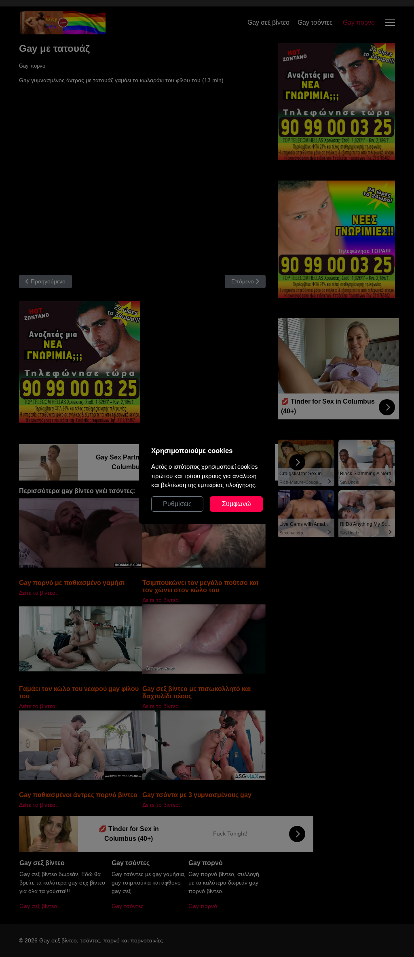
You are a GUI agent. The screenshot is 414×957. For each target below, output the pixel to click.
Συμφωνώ (236, 503)
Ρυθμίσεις (177, 503)
